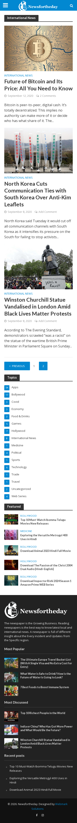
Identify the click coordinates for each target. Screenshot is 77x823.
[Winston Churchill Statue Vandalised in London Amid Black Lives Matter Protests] (38, 266)
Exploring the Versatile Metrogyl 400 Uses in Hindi (43, 537)
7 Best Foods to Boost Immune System (44, 687)
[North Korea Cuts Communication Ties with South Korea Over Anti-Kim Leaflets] (38, 150)
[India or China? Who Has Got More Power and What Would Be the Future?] (11, 730)
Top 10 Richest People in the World (42, 713)
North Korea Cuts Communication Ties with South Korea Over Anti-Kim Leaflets (37, 193)
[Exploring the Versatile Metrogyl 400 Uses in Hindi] (11, 534)
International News (18, 75)
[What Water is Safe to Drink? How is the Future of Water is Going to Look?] (11, 677)
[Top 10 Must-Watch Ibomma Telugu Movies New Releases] (11, 519)
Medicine (26, 531)
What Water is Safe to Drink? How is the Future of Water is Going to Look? (45, 675)
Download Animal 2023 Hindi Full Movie (45, 551)
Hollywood (28, 561)
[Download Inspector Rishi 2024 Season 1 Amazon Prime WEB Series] (11, 580)
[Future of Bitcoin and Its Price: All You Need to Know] (38, 48)
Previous (18, 366)
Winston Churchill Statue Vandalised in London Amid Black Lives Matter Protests (37, 306)
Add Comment (47, 212)
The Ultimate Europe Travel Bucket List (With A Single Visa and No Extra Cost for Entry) (46, 663)
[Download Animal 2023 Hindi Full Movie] (11, 550)
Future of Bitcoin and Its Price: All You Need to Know (38, 84)
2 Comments (48, 96)
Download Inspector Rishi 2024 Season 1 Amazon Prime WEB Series (45, 582)
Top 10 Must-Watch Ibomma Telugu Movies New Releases (42, 521)
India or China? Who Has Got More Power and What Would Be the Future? (46, 728)
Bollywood (28, 515)
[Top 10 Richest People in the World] (11, 716)
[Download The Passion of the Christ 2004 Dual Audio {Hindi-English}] (11, 565)
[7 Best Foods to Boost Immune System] (11, 690)
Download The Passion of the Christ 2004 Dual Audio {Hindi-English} (46, 567)
